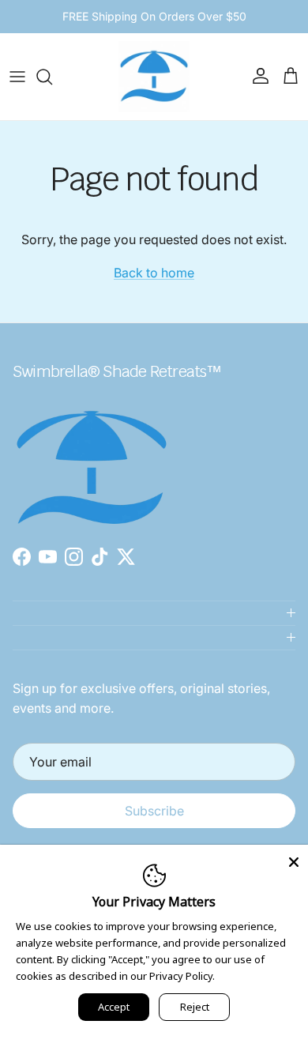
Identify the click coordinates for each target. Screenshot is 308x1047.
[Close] (294, 859)
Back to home (154, 273)
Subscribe (154, 811)
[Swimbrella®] (154, 76)
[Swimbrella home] (92, 399)
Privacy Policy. (182, 976)
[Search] (52, 76)
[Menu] (17, 76)
